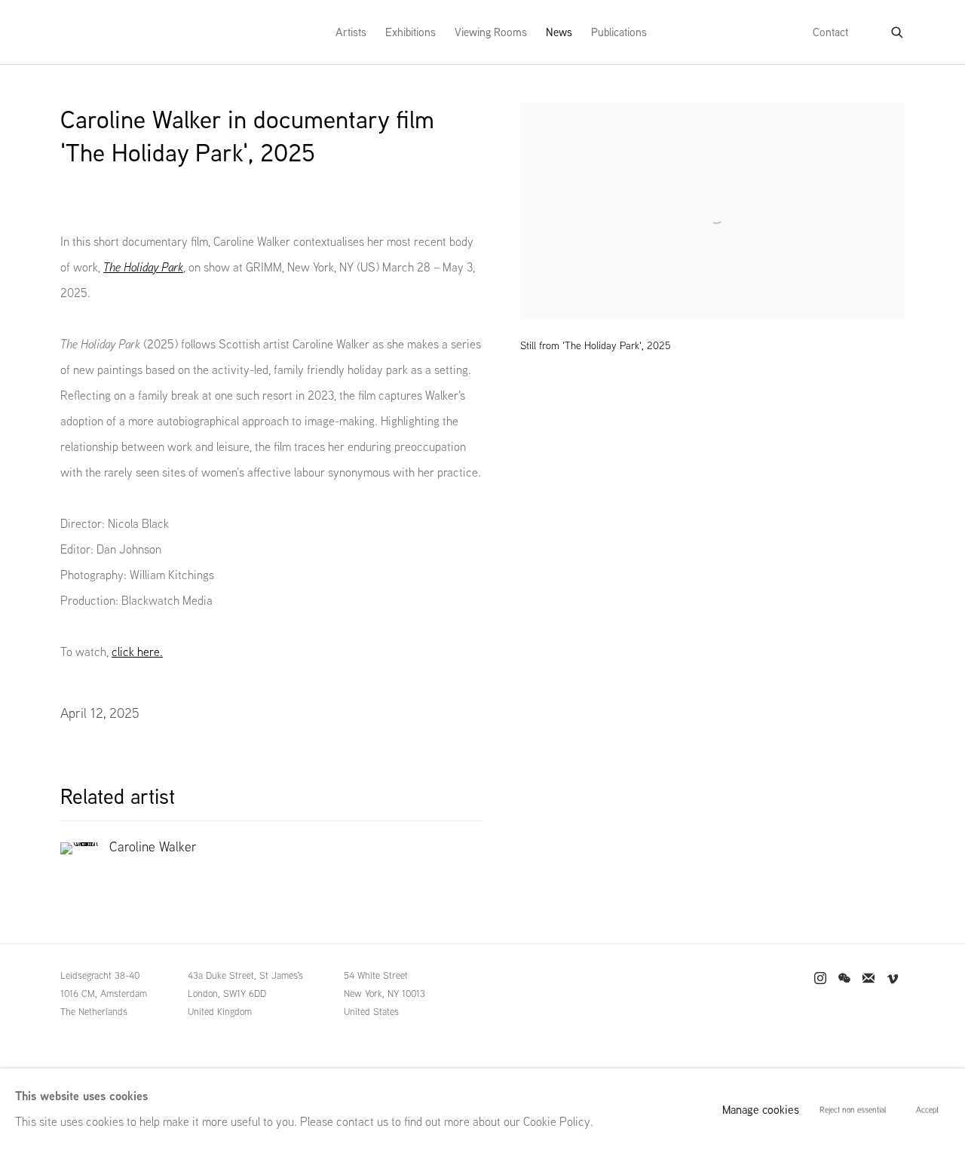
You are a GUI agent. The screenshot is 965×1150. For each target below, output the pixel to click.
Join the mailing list (868, 979)
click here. (137, 652)
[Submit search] (898, 29)
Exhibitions (410, 32)
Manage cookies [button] (760, 1109)
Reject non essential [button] (852, 1110)
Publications (619, 32)
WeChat (844, 979)
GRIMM (91, 32)
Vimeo (893, 979)
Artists (350, 32)
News (559, 32)
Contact (830, 32)
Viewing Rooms (491, 32)
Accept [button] (927, 1110)
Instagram (820, 979)
